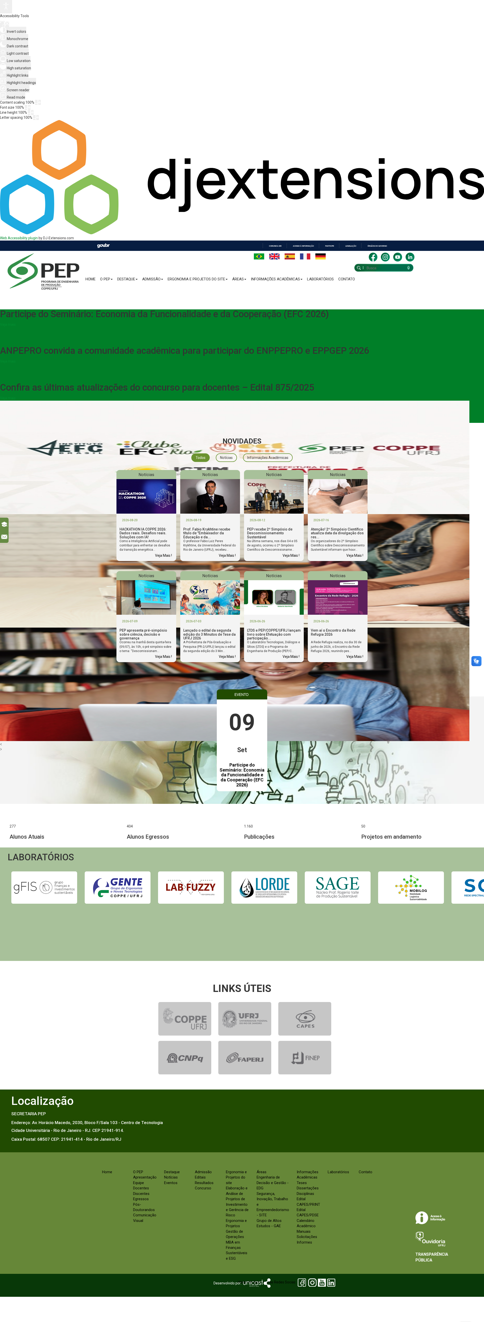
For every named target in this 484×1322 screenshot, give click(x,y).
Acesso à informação (303, 246)
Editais (200, 1177)
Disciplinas (305, 1193)
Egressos (141, 1199)
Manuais (304, 1231)
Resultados (204, 1183)
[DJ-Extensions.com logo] (242, 233)
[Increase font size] (29, 107)
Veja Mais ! (163, 555)
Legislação (350, 246)
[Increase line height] (32, 112)
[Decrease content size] (36, 102)
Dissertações (308, 1188)
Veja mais (8, 324)
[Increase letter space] (37, 117)
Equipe (138, 1183)
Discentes (141, 1193)
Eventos (170, 1183)
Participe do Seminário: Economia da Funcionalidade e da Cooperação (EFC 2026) (242, 774)
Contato (346, 279)
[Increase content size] (39, 102)
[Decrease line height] (29, 112)
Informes (304, 1242)
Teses (302, 1183)
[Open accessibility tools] (6, 6)
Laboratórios (320, 279)
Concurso (203, 1188)
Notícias (171, 1177)
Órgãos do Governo (377, 246)
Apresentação (145, 1177)
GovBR (103, 245)
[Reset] (2, 24)
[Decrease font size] (26, 107)
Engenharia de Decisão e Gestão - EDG (273, 1182)
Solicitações (307, 1237)
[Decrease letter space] (34, 117)
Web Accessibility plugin (19, 238)
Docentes (141, 1188)
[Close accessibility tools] (7, 24)
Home (90, 279)
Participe (329, 246)
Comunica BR (275, 246)
